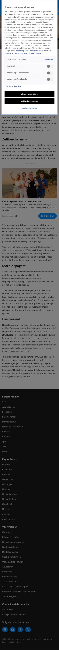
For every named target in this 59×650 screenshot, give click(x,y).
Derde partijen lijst (13, 86)
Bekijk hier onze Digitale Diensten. (28, 53)
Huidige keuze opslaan (29, 101)
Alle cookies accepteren (29, 94)
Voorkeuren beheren (29, 108)
